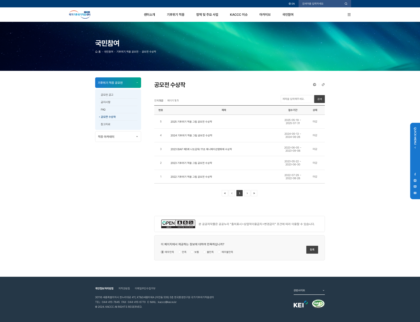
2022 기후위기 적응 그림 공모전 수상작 (191, 176)
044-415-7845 (111, 302)
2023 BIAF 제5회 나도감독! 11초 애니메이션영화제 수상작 (201, 149)
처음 (225, 193)
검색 (319, 99)
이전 (232, 193)
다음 (247, 193)
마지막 (254, 193)
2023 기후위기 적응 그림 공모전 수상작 (191, 163)
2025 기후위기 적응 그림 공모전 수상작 (191, 121)
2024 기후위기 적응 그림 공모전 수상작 (191, 135)
